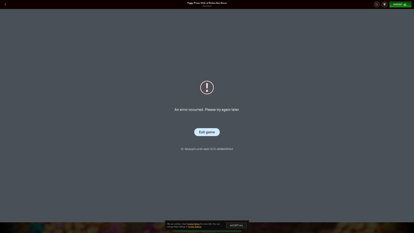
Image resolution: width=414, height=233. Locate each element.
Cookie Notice (193, 224)
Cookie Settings (195, 227)
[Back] (5, 4)
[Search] (377, 4)
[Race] (384, 4)
